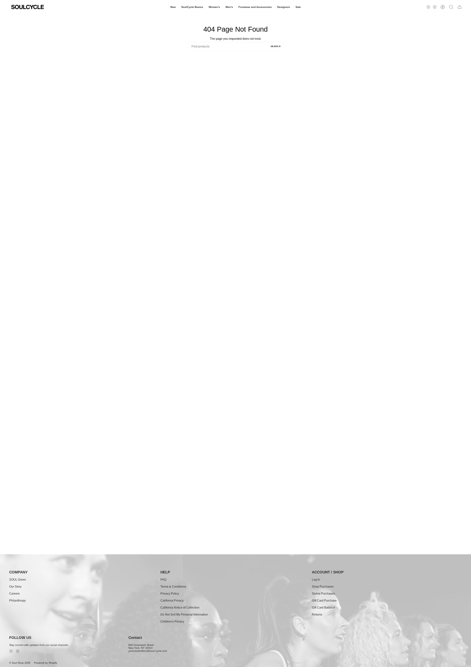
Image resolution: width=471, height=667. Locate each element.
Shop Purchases (323, 586)
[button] (173, 7)
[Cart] (459, 7)
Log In (316, 579)
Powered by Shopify (45, 662)
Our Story (15, 586)
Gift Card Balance (323, 607)
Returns (317, 614)
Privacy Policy (169, 593)
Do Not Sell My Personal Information (184, 614)
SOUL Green (17, 579)
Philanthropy (17, 600)
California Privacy (172, 600)
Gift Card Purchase (324, 600)
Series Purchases (323, 593)
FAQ (163, 579)
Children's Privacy (172, 621)
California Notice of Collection (179, 607)
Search (276, 46)
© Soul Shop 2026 (19, 662)
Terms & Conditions (173, 586)
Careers (14, 593)
